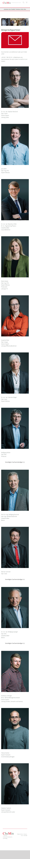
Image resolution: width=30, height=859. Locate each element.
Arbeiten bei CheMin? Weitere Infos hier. (15, 9)
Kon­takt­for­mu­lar (22, 59)
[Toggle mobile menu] (27, 2)
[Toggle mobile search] (23, 2)
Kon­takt (25, 835)
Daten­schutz (20, 834)
